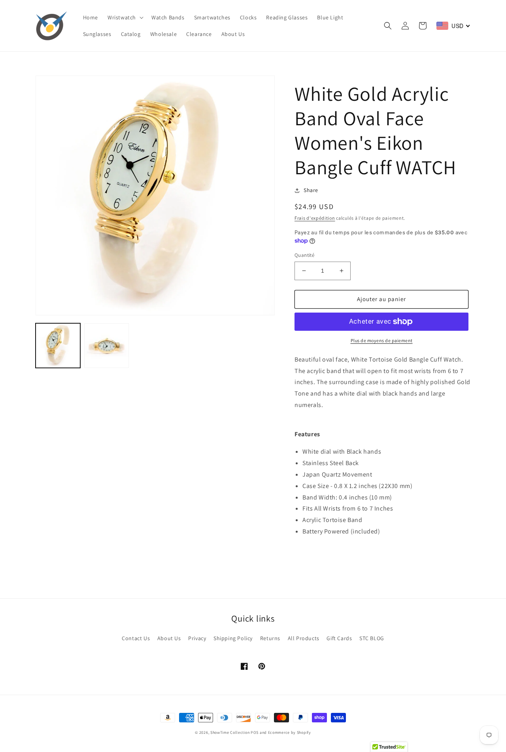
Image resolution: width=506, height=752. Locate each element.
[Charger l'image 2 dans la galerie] (106, 345)
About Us (169, 638)
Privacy (197, 638)
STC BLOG (371, 638)
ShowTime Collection (229, 732)
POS (255, 732)
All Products (303, 638)
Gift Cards (339, 638)
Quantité (304, 255)
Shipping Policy (233, 638)
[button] (125, 17)
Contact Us (136, 638)
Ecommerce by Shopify (289, 732)
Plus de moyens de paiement (382, 340)
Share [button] (311, 190)
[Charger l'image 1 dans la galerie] (58, 345)
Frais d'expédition (315, 218)
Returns (270, 638)
